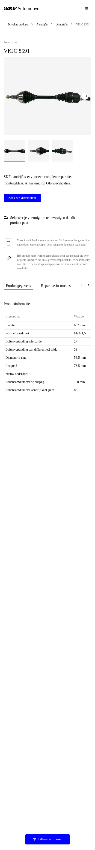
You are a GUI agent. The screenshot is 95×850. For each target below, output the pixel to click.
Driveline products (18, 24)
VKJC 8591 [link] (82, 24)
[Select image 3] (62, 151)
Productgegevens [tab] (18, 286)
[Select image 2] (38, 151)
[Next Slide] (85, 96)
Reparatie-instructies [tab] (56, 286)
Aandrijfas (42, 24)
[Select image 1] (14, 151)
